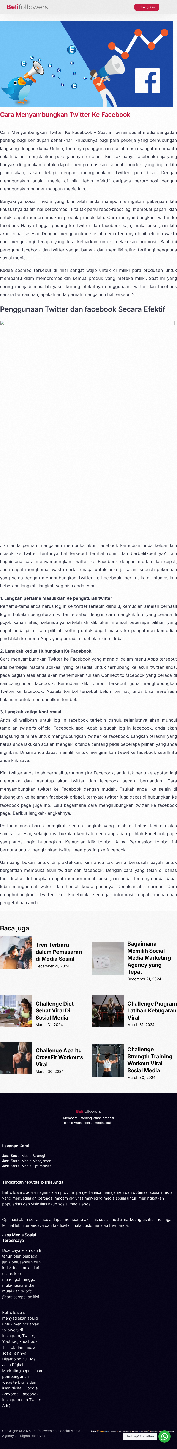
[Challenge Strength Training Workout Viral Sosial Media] (108, 1075)
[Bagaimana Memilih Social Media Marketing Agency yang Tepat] (108, 973)
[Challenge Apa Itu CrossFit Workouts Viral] (16, 1073)
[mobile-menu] (167, 7)
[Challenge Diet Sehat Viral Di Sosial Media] (16, 1026)
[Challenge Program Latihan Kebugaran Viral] (108, 1026)
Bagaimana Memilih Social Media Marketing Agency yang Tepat (149, 957)
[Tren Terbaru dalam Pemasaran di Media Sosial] (16, 967)
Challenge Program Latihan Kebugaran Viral (152, 1010)
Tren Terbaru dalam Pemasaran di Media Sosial (59, 951)
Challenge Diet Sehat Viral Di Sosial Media (55, 1010)
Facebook (64, 728)
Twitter (83, 225)
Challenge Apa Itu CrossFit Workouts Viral (59, 1057)
